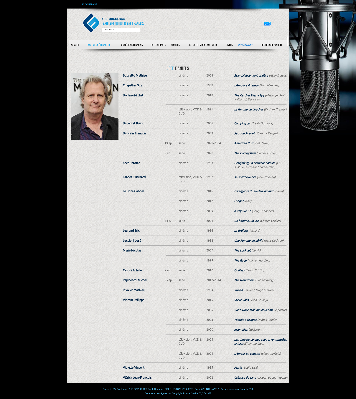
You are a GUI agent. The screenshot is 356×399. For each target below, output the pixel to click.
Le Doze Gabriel (133, 191)
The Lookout (242, 250)
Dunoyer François (134, 133)
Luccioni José (132, 240)
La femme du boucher (248, 109)
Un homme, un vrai (246, 220)
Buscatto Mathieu (135, 75)
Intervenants (158, 45)
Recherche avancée (271, 45)
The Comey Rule (245, 153)
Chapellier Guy (132, 85)
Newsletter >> (245, 45)
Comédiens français (132, 45)
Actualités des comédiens (203, 45)
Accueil (75, 45)
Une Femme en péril (247, 240)
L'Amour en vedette (247, 353)
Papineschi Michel (135, 280)
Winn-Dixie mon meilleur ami (253, 310)
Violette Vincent (133, 367)
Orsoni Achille (132, 270)
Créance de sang (245, 377)
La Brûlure (241, 230)
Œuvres (175, 45)
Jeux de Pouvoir (245, 133)
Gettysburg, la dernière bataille (254, 163)
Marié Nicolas (132, 250)
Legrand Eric (131, 230)
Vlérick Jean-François (137, 377)
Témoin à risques (245, 319)
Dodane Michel (133, 95)
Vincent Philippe (133, 300)
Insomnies (241, 329)
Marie (238, 367)
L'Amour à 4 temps (246, 85)
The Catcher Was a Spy (249, 95)
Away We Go (242, 211)
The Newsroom (244, 280)
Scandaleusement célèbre (251, 75)
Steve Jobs (241, 300)
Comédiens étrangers (98, 45)
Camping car (242, 123)
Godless (239, 270)
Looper (238, 201)
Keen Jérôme (131, 163)
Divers (229, 45)
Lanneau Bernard (134, 177)
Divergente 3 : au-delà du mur (253, 191)
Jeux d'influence (245, 177)
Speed (238, 290)
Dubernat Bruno (133, 123)
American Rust (243, 143)
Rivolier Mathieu (134, 290)
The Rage (240, 260)
